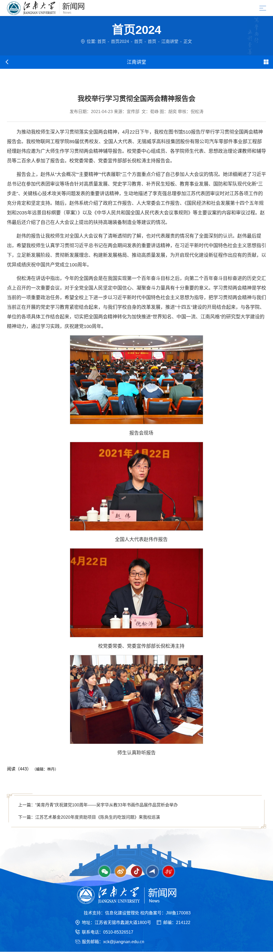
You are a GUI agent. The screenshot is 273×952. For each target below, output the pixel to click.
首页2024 (120, 41)
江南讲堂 (169, 41)
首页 (101, 41)
